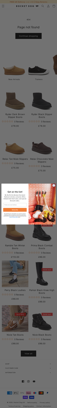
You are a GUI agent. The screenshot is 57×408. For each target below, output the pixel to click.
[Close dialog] (54, 185)
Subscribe (15, 210)
